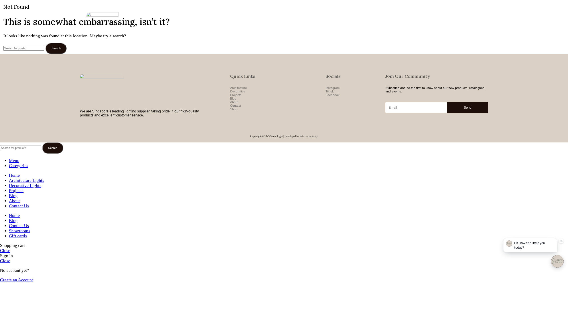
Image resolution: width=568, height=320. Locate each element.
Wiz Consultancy (309, 136)
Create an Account (16, 279)
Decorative (237, 91)
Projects (371, 26)
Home (298, 26)
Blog (385, 26)
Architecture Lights (320, 26)
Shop (233, 109)
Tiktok (329, 91)
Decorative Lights (349, 26)
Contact (235, 105)
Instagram (332, 88)
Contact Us (413, 26)
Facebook (332, 95)
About (396, 26)
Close (5, 250)
